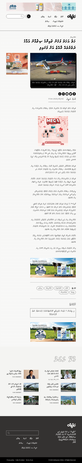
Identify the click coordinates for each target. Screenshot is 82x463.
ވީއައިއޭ (72, 292)
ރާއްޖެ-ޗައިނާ (58, 288)
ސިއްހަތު (47, 21)
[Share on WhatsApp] (59, 94)
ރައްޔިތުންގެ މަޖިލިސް (58, 21)
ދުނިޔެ (49, 17)
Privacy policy (10, 460)
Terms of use (29, 460)
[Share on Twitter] (70, 94)
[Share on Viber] (63, 94)
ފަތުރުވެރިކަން (64, 292)
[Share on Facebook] (74, 94)
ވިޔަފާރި (42, 17)
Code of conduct (20, 460)
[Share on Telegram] (67, 94)
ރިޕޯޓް (55, 17)
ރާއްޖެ (62, 17)
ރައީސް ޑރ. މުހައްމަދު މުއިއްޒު (55, 26)
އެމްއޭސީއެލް (73, 37)
